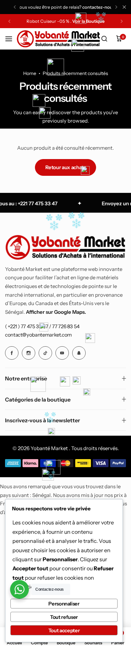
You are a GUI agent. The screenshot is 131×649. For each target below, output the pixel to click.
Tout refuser (64, 617)
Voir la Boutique (88, 21)
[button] (15, 7)
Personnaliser (63, 603)
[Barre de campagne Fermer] (124, 7)
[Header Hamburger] (12, 38)
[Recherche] (104, 39)
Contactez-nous (98, 7)
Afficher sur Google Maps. (56, 312)
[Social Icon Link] (11, 353)
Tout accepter (64, 630)
